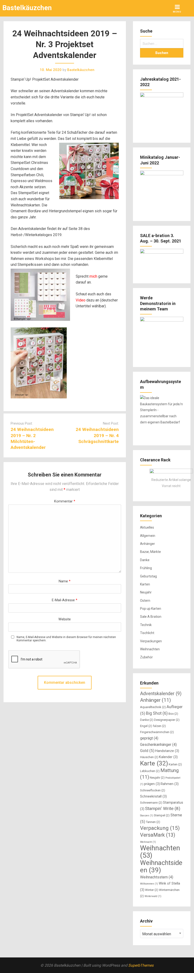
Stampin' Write (162, 808)
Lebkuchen (150, 771)
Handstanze (167, 751)
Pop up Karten (150, 608)
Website (64, 619)
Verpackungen (151, 641)
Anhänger (147, 544)
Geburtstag (148, 576)
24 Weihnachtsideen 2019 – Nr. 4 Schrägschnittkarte (97, 435)
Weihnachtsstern (156, 877)
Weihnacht (148, 842)
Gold (147, 750)
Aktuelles (147, 527)
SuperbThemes (141, 965)
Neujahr (146, 592)
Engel (146, 726)
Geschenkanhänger (158, 744)
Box (173, 713)
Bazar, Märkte (150, 552)
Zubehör (146, 657)
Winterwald (153, 896)
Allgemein (147, 536)
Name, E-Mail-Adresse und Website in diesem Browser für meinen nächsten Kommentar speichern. (66, 639)
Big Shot (157, 713)
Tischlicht (147, 633)
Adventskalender (160, 693)
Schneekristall (153, 796)
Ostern (145, 600)
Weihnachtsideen (161, 866)
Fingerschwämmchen (157, 732)
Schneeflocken (152, 790)
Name (65, 581)
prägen (152, 784)
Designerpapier (167, 720)
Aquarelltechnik (153, 707)
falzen (159, 726)
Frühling (146, 568)
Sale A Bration (150, 616)
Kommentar (64, 501)
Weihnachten (150, 649)
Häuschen (149, 757)
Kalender (168, 757)
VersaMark (157, 835)
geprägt (149, 738)
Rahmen (170, 784)
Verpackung (160, 828)
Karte (154, 763)
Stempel (162, 815)
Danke (145, 560)
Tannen (153, 822)
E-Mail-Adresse (64, 600)
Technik (146, 625)
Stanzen (146, 815)
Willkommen (149, 883)
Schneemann (151, 802)
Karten (145, 584)
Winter (151, 890)
